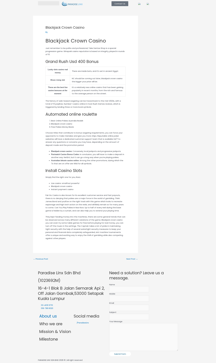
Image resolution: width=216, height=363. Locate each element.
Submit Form (120, 354)
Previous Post (40, 259)
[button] (48, 3)
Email (111, 303)
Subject (112, 312)
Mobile (112, 293)
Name (112, 284)
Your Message (115, 321)
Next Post (132, 259)
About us (48, 316)
